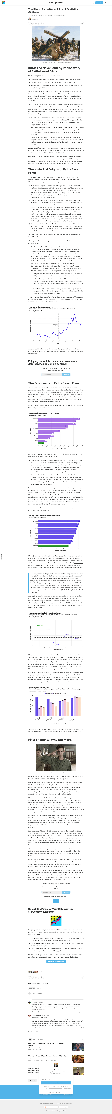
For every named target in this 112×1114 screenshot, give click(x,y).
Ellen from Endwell (36, 1015)
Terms (61, 1103)
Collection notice (68, 1103)
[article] (56, 1047)
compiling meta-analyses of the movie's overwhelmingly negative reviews (51, 497)
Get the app (63, 1107)
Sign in (107, 3)
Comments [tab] (32, 988)
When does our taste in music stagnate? (38, 1048)
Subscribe (99, 3)
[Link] (26, 69)
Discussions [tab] (40, 1039)
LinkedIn (31, 957)
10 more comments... (33, 1031)
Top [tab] (30, 1039)
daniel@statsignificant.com (59, 955)
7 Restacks (46, 972)
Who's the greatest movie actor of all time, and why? (42, 1060)
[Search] (89, 2)
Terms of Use (63, 1086)
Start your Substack (52, 1107)
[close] (70, 1063)
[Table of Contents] (2, 557)
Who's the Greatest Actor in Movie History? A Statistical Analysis (47, 1057)
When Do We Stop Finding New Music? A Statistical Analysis (46, 1045)
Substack (48, 1110)
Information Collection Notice (55, 1088)
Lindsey (34, 1002)
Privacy (57, 1103)
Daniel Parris (35, 18)
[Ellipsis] (83, 1002)
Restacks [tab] (38, 988)
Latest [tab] (34, 1039)
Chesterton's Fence (72, 870)
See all (31, 1080)
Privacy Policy (67, 1088)
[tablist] (34, 988)
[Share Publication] (93, 2)
